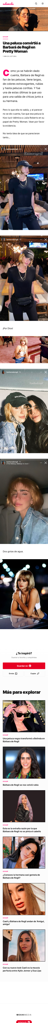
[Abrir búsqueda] (36, 3)
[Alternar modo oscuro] (42, 3)
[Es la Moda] (8, 3)
